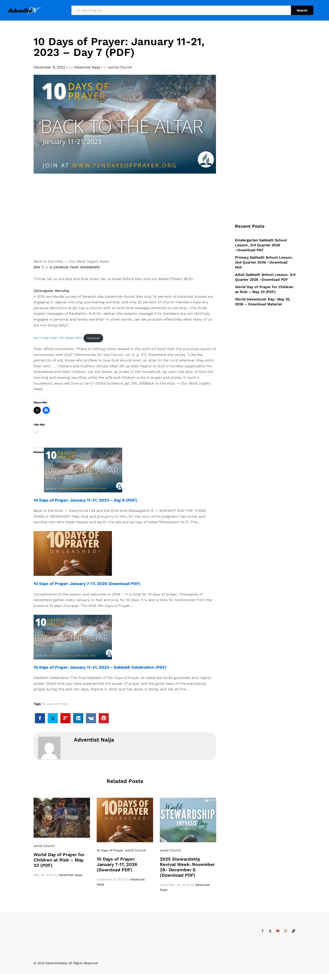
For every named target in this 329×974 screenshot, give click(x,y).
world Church (120, 67)
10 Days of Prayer (55, 704)
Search (302, 10)
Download (93, 338)
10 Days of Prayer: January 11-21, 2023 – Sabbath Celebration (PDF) (100, 667)
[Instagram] (286, 931)
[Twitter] (270, 931)
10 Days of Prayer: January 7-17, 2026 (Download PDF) (87, 583)
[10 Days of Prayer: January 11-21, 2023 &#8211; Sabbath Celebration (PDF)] (73, 636)
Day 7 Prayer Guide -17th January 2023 (58, 338)
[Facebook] (262, 931)
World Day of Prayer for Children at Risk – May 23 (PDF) (59, 860)
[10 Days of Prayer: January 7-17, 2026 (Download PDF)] (73, 553)
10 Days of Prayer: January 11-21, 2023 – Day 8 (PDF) (85, 500)
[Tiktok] (294, 931)
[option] (61, 837)
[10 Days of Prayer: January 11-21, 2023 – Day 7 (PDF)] (40, 718)
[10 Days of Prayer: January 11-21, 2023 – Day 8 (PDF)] (83, 469)
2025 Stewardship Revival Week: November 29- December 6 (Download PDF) (187, 867)
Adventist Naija (87, 67)
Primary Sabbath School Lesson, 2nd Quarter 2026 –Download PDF (264, 262)
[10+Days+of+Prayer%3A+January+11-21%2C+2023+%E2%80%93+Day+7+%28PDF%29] (53, 718)
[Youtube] (278, 931)
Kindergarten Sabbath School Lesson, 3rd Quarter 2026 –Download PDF (261, 245)
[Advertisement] (125, 225)
